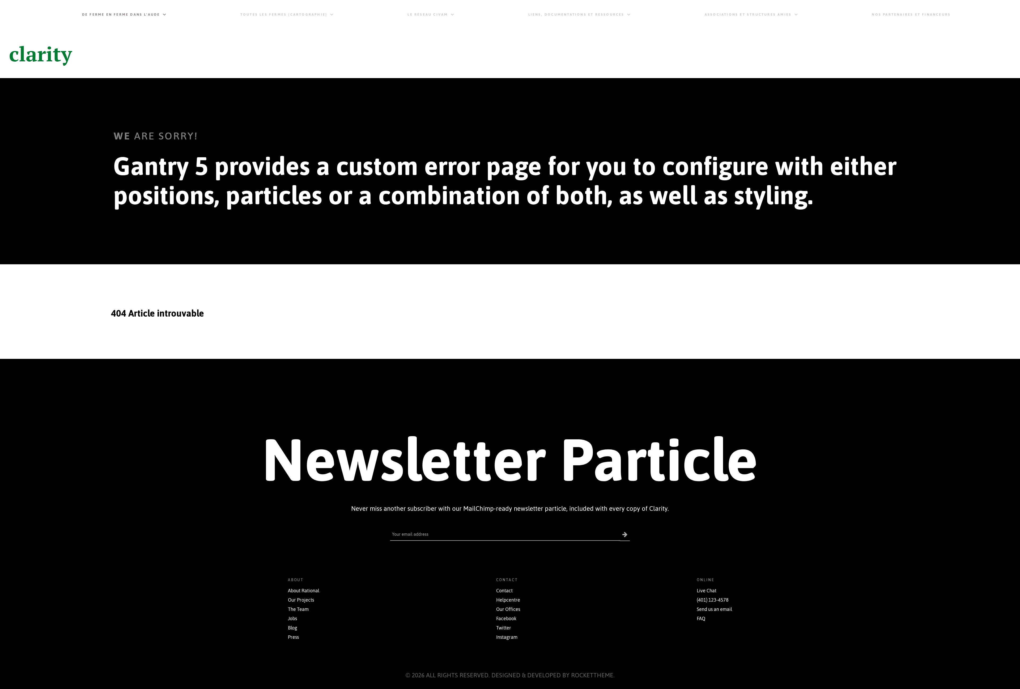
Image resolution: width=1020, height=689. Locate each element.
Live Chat (706, 590)
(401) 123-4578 (713, 600)
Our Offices (508, 609)
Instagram (506, 637)
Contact (504, 590)
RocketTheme (592, 675)
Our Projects (301, 600)
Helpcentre (508, 600)
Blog (292, 628)
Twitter (503, 628)
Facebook (506, 618)
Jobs (292, 618)
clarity (40, 53)
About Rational (303, 590)
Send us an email (714, 609)
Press (293, 637)
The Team (298, 609)
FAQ (701, 618)
